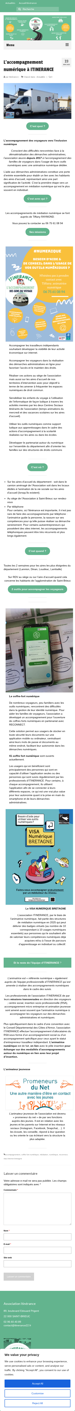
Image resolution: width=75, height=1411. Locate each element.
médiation (44, 1155)
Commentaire (11, 1190)
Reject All (37, 1403)
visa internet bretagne (13, 1159)
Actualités (41, 77)
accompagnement (12, 1155)
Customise (37, 1393)
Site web (8, 1257)
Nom (6, 1231)
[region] (37, 1380)
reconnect (63, 1155)
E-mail (7, 1244)
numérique (53, 1155)
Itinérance (13, 77)
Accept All (37, 1383)
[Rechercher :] (37, 9)
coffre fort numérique (30, 1155)
